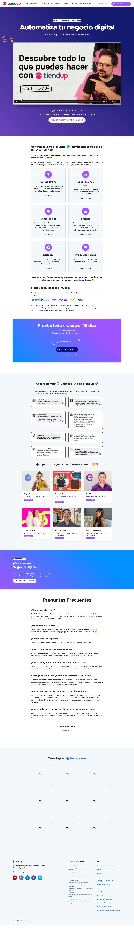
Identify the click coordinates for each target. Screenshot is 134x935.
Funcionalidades (46, 3)
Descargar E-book (24, 581)
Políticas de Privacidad (103, 903)
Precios (57, 3)
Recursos (99, 895)
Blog (97, 888)
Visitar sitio (28, 499)
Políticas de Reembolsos (104, 906)
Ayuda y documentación (104, 881)
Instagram (77, 758)
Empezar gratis (67, 349)
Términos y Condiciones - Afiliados (108, 910)
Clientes (65, 3)
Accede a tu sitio (104, 3)
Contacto (73, 3)
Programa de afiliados (103, 884)
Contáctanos (67, 730)
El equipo (99, 873)
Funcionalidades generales (105, 866)
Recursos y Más (84, 3)
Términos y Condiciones (104, 899)
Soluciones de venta (30, 3)
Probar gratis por (67, 120)
